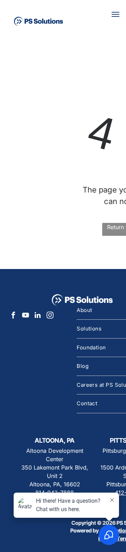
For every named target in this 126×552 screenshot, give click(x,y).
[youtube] (25, 316)
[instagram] (50, 316)
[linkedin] (38, 316)
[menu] (115, 14)
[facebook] (13, 316)
